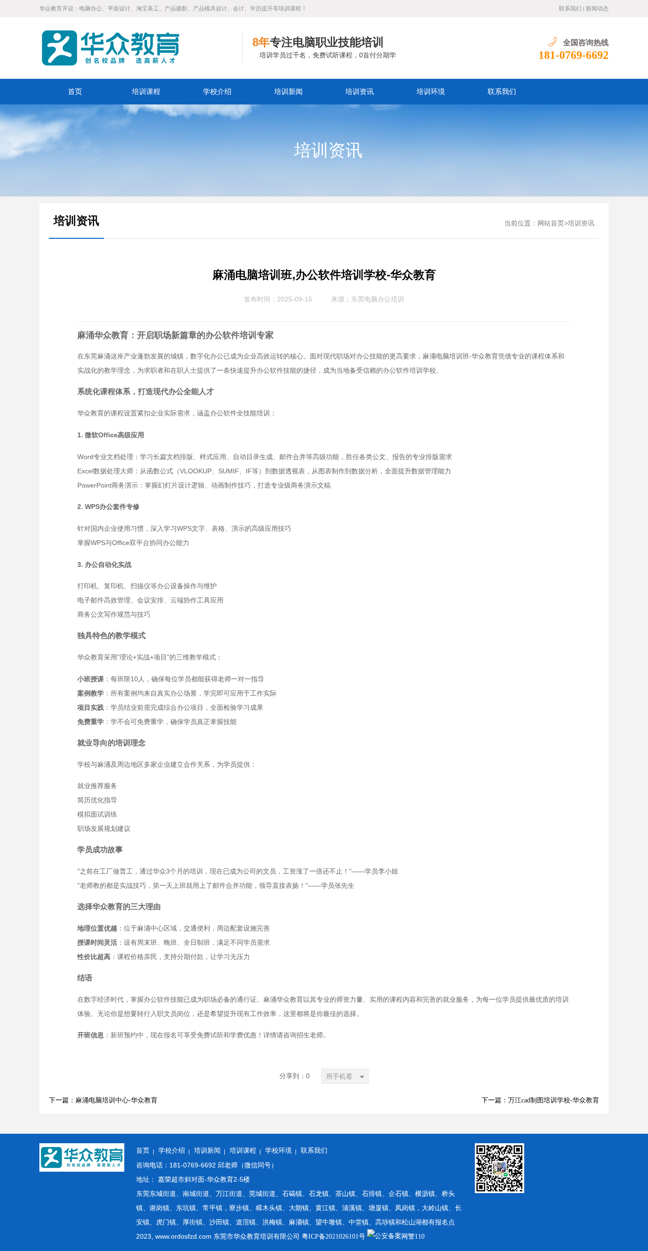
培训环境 (431, 91)
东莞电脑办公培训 (377, 299)
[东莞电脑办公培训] (141, 48)
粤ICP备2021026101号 (333, 1236)
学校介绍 (217, 91)
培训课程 (146, 91)
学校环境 (278, 1150)
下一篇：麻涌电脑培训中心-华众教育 (103, 1100)
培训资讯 (359, 91)
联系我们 (570, 8)
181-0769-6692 (573, 55)
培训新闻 (288, 91)
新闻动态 (597, 8)
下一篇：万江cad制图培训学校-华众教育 (540, 1100)
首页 (75, 91)
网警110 (413, 1236)
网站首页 (550, 223)
